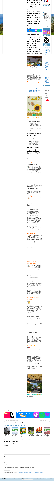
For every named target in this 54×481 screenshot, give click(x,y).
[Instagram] (44, 2)
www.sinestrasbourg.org (33, 90)
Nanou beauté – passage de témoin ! (47, 57)
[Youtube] (48, 1)
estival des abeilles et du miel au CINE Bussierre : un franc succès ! (34, 402)
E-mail (5, 462)
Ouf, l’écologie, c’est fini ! (46, 21)
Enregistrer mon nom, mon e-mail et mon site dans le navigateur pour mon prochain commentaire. (19, 467)
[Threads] (46, 1)
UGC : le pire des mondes (47, 13)
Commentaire (6, 445)
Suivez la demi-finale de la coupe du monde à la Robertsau (47, 68)
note (4, 456)
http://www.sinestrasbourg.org (36, 398)
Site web (5, 465)
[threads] (46, 39)
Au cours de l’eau (45, 422)
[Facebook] (44, 1)
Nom (4, 459)
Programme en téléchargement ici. (34, 88)
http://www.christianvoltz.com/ (32, 94)
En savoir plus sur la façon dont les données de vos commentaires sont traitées (31, 472)
